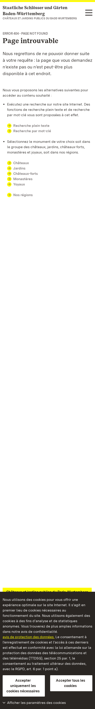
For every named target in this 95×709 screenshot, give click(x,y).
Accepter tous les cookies (70, 683)
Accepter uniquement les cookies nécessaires (23, 685)
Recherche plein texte (31, 125)
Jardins (19, 168)
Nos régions (23, 195)
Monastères (22, 179)
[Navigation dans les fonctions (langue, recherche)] (88, 13)
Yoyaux (19, 184)
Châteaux (21, 163)
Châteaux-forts (25, 173)
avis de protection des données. (29, 637)
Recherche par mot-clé (32, 131)
